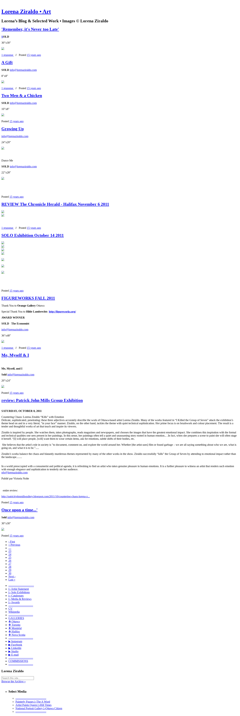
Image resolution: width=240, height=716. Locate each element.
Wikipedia (14, 611)
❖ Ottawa (14, 621)
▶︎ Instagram (15, 641)
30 (9, 573)
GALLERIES (16, 618)
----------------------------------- (30, 698)
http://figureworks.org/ (62, 311)
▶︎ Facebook (15, 644)
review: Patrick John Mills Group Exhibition (42, 400)
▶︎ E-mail (13, 654)
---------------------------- (20, 605)
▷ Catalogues (16, 595)
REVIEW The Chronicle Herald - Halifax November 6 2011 (55, 204)
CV (10, 608)
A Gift (7, 62)
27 (9, 563)
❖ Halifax (14, 631)
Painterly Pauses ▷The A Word (32, 701)
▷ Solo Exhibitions (19, 592)
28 (9, 566)
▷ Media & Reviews (19, 598)
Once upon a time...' (19, 510)
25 (9, 557)
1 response (7, 54)
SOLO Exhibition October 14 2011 (32, 235)
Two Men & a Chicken (21, 95)
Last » (11, 579)
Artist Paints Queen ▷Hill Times (33, 705)
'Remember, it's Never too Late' (30, 29)
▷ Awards (14, 602)
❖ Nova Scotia (16, 634)
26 (9, 560)
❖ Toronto (14, 624)
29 (9, 570)
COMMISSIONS (18, 661)
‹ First (11, 541)
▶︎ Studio (13, 651)
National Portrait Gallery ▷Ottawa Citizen (38, 708)
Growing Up (12, 128)
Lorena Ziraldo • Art (26, 11)
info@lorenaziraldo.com (23, 69)
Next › (11, 576)
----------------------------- (21, 585)
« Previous (14, 544)
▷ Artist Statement (18, 588)
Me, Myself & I (15, 355)
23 (9, 551)
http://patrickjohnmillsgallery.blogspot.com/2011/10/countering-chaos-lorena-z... (45, 496)
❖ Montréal (15, 628)
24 (9, 554)
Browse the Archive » (13, 681)
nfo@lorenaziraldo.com (14, 472)
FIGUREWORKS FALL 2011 (28, 298)
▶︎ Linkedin (14, 648)
